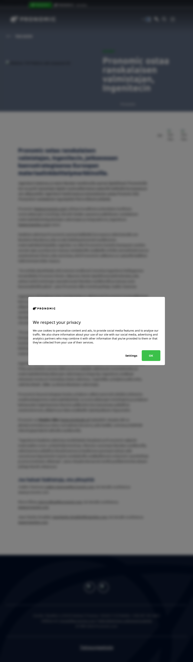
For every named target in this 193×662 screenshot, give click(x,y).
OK (151, 355)
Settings (131, 355)
